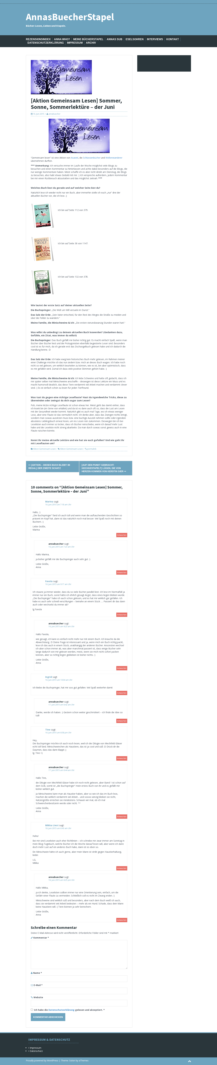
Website (38, 997)
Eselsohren (135, 39)
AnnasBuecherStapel (70, 17)
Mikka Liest (52, 825)
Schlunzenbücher (92, 157)
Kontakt (172, 39)
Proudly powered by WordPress (42, 1060)
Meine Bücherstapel (88, 39)
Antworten (121, 535)
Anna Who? (62, 39)
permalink (91, 449)
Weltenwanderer (113, 157)
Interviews (155, 39)
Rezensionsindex (38, 39)
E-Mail (38, 985)
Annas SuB (114, 39)
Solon (72, 1060)
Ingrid (48, 676)
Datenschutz (36, 1050)
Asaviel (74, 157)
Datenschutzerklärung (45, 42)
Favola (49, 581)
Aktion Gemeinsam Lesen (44, 449)
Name (37, 972)
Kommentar (41, 937)
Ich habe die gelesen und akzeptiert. (69, 1009)
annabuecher (54, 114)
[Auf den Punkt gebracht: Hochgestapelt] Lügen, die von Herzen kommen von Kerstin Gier (103, 468)
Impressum (75, 42)
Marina (49, 501)
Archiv (91, 42)
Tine (47, 729)
